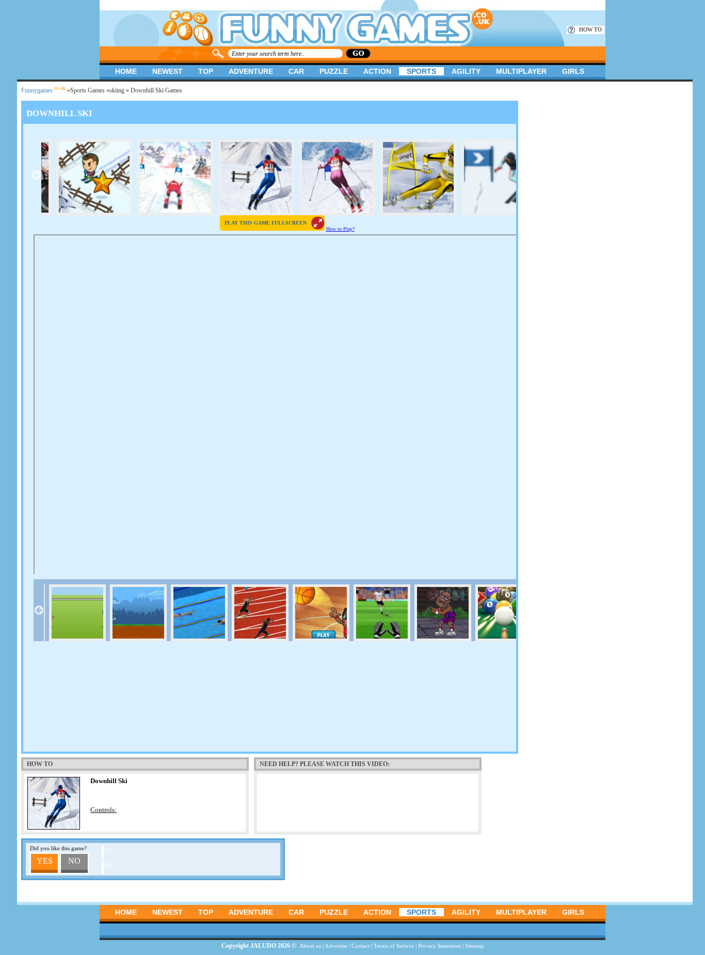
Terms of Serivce (394, 946)
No (74, 860)
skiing (116, 90)
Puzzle (333, 71)
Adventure (251, 71)
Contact (360, 946)
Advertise (336, 946)
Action (377, 71)
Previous (36, 175)
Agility (466, 71)
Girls (573, 71)
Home (126, 71)
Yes (45, 860)
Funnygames (43, 90)
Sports (421, 71)
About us (310, 946)
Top (205, 71)
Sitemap (474, 946)
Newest (167, 71)
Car (296, 71)
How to (590, 29)
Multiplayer (521, 71)
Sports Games (87, 90)
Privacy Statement (439, 946)
